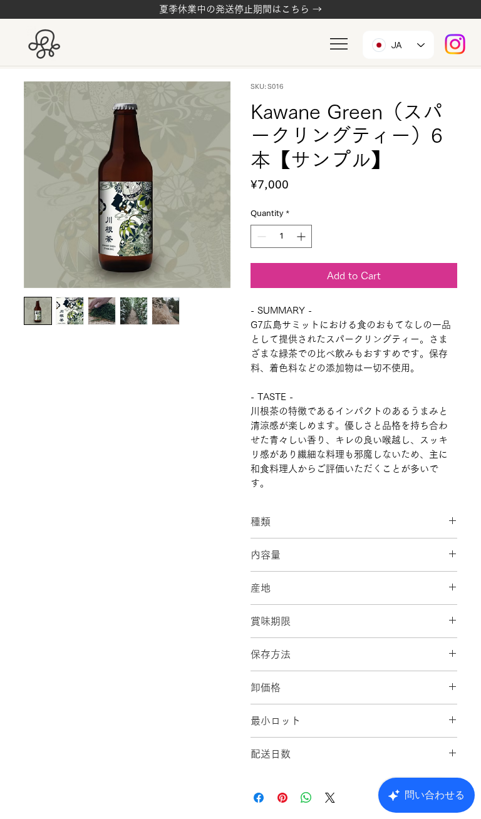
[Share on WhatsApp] (306, 797)
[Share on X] (330, 797)
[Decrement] (260, 236)
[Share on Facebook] (258, 797)
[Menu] (339, 43)
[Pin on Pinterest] (282, 797)
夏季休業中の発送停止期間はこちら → (240, 9)
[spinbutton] (281, 236)
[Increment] (302, 236)
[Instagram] (455, 44)
